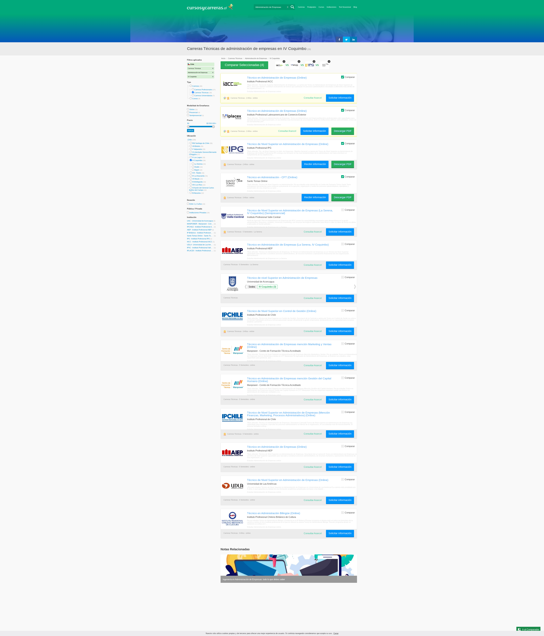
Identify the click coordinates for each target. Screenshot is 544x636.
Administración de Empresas (256, 58)
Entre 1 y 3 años (195, 204)
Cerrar (335, 633)
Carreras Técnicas (201, 93)
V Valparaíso (197, 149)
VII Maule (195, 179)
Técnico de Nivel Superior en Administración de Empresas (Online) (287, 144)
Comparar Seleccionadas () (244, 65)
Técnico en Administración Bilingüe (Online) (273, 513)
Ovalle (196, 167)
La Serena (198, 164)
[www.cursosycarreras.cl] (212, 7)
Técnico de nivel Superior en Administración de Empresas (282, 277)
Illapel (196, 170)
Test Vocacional (345, 7)
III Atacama (196, 193)
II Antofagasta (197, 182)
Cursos (321, 7)
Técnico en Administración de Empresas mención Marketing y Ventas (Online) (289, 345)
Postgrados (311, 7)
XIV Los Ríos (197, 185)
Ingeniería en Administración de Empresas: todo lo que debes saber (254, 579)
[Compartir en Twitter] (346, 39)
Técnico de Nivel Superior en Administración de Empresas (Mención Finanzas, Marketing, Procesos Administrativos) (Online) (288, 414)
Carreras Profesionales (203, 90)
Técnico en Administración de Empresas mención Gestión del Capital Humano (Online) (289, 380)
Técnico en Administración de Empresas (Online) (277, 77)
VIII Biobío (196, 146)
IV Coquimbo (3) (267, 287)
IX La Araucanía (198, 176)
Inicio (223, 58)
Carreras (301, 7)
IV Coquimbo (197, 160)
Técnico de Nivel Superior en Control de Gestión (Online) (281, 311)
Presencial (193, 112)
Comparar (350, 77)
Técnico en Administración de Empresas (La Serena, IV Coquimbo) (288, 244)
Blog (355, 7)
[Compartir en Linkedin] (353, 39)
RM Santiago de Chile (200, 143)
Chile (190, 140)
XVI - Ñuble (196, 173)
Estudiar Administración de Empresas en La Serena (267, 227)
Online (192, 110)
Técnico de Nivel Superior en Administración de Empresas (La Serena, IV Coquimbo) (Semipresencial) (290, 212)
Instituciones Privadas (199, 213)
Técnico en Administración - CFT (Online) (272, 177)
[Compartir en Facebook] (339, 39)
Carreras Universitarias (203, 96)
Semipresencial (195, 115)
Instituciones (331, 7)
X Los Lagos (197, 157)
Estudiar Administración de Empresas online (264, 91)
